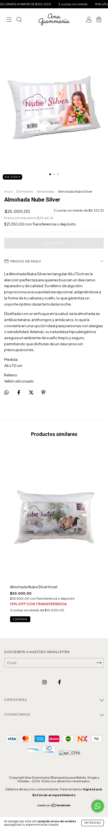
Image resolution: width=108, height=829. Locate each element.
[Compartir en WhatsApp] (6, 392)
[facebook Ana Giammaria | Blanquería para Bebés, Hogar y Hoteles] (59, 682)
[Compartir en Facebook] (19, 392)
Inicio (8, 191)
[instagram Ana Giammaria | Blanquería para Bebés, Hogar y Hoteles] (44, 682)
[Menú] (9, 20)
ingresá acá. (93, 789)
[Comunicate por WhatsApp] (97, 806)
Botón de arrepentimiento (54, 795)
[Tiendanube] (54, 806)
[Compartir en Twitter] (31, 392)
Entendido (92, 822)
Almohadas (46, 191)
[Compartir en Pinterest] (43, 392)
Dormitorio (24, 191)
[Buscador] (19, 20)
